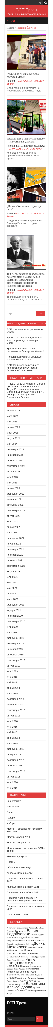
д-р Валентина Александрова (26, 985)
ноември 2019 (15, 649)
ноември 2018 (15, 704)
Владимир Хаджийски (18, 937)
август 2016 (13, 776)
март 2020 (12, 632)
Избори (11, 823)
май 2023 (12, 482)
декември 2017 (15, 760)
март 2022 (12, 532)
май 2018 (12, 732)
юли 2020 (12, 627)
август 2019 (13, 665)
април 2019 (13, 688)
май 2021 (12, 588)
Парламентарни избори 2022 (23, 892)
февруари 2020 (15, 638)
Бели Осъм (40, 928)
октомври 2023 (15, 460)
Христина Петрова (36, 978)
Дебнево (29, 944)
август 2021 (13, 571)
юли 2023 (12, 477)
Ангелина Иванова (28, 928)
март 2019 (12, 693)
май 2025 (12, 421)
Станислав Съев (27, 975)
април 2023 (13, 488)
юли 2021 (12, 577)
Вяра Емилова (32, 941)
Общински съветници (19, 867)
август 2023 (13, 471)
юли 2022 (12, 521)
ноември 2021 (15, 554)
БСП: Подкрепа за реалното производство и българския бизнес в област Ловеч (23, 368)
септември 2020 (16, 621)
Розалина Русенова (18, 971)
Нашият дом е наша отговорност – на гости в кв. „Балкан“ (26, 140)
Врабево (21, 941)
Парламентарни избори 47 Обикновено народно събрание (25, 899)
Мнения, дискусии (17, 856)
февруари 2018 (15, 749)
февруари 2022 (15, 538)
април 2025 (13, 427)
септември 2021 (16, 566)
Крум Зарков (40, 957)
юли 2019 (12, 671)
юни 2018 (12, 726)
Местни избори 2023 (18, 842)
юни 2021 (12, 582)
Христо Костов (28, 980)
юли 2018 (12, 721)
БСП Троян (26, 9)
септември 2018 (16, 710)
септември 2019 (16, 660)
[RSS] (40, 2)
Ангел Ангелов (13, 928)
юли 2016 (12, 782)
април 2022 (13, 527)
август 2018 (13, 715)
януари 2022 (14, 543)
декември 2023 (15, 449)
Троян (18, 978)
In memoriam (14, 801)
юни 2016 (12, 787)
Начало (10, 27)
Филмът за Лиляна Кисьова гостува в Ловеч (23, 75)
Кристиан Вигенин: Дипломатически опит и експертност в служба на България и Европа (25, 393)
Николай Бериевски (30, 966)
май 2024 (12, 443)
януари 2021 (14, 610)
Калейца (25, 954)
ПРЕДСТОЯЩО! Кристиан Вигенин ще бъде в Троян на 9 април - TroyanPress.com (26, 386)
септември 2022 (16, 510)
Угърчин (24, 978)
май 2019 (12, 682)
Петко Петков (32, 969)
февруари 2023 (15, 493)
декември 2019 (15, 643)
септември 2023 (16, 466)
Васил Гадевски (16, 931)
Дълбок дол (32, 948)
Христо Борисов (13, 981)
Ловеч (9, 960)
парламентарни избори (20, 873)
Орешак (10, 969)
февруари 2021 (15, 604)
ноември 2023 (15, 455)
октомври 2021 (15, 560)
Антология (13, 806)
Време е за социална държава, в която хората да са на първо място (25, 340)
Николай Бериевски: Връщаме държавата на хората (24, 358)
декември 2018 (15, 699)
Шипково (15, 984)
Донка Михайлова (26, 945)
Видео (10, 812)
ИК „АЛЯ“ (19, 950)
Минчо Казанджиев (21, 961)
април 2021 (13, 593)
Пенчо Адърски (19, 969)
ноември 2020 (15, 615)
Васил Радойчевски (22, 932)
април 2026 (13, 410)
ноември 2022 (15, 499)
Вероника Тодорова (37, 935)
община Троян (24, 990)
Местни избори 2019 (18, 837)
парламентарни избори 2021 (30, 146)
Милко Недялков (18, 960)
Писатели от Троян (17, 914)
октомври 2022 (15, 504)
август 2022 (13, 516)
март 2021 (12, 599)
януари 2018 (14, 754)
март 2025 (12, 432)
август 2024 (13, 438)
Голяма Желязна (18, 944)
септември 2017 (16, 771)
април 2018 (13, 737)
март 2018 (12, 743)
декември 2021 (15, 549)
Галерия (11, 817)
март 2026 (12, 416)
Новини (11, 81)
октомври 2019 (15, 654)
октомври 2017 (15, 765)
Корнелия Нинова (28, 957)
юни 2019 (12, 676)
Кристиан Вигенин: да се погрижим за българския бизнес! (25, 350)
